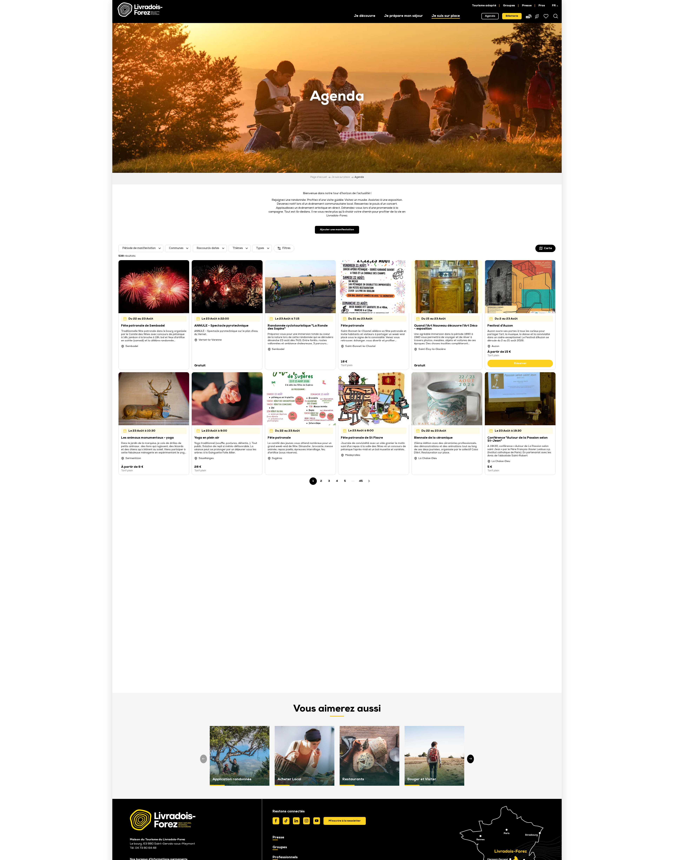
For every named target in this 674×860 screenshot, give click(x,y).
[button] (553, 5)
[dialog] (344, 821)
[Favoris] (546, 16)
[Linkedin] (296, 820)
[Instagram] (306, 820)
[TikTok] (286, 820)
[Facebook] (276, 820)
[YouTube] (316, 820)
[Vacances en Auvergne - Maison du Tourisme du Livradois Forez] (140, 9)
